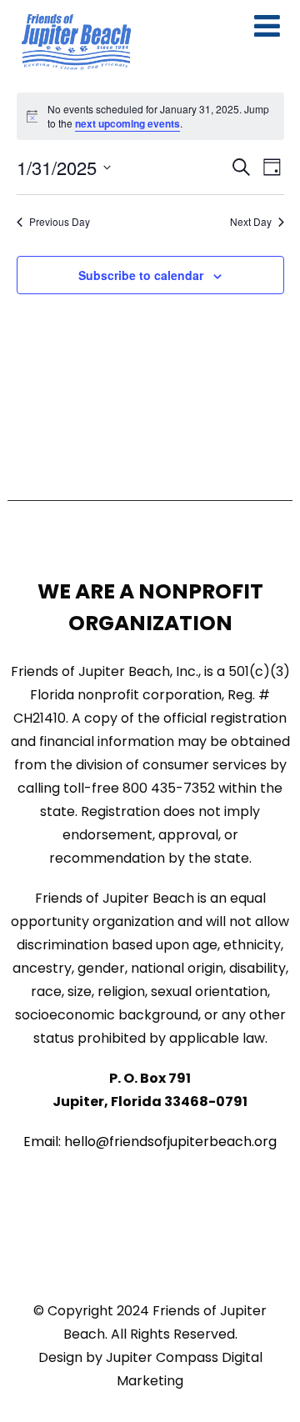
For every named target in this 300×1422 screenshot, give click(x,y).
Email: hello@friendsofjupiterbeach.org (150, 1141)
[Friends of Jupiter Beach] (76, 42)
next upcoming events (127, 123)
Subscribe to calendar (140, 275)
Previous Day (59, 221)
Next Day (251, 221)
